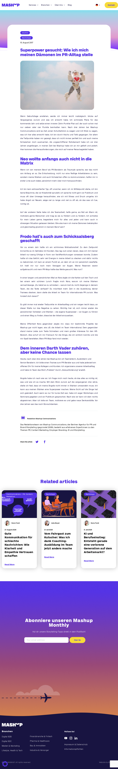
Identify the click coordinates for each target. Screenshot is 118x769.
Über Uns (59, 5)
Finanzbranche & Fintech (41, 736)
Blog (70, 5)
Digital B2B (7, 737)
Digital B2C (7, 741)
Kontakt (111, 5)
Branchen (45, 5)
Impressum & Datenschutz (76, 744)
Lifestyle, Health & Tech (12, 750)
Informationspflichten (73, 749)
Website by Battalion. (107, 762)
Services (32, 5)
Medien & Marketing (11, 746)
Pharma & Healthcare (39, 741)
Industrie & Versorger (39, 750)
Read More (10, 565)
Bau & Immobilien (38, 746)
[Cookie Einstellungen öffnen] (5, 764)
